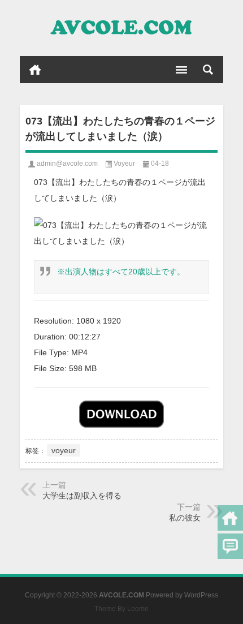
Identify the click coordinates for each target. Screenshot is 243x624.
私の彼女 (185, 517)
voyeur (63, 450)
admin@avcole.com (67, 163)
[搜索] (208, 69)
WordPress (201, 595)
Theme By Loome (121, 609)
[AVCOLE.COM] (121, 28)
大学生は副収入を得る (82, 495)
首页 (35, 69)
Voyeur (124, 163)
